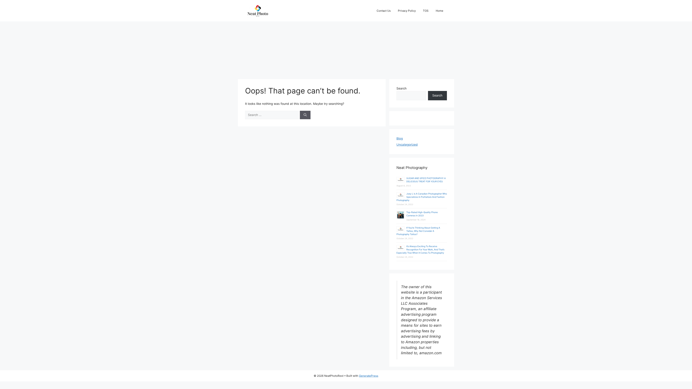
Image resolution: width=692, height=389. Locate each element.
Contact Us (384, 10)
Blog (399, 138)
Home (439, 10)
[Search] (305, 115)
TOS (426, 10)
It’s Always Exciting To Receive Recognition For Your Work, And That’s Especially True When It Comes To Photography (420, 249)
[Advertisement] (346, 48)
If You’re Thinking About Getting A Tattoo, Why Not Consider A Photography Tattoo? (418, 231)
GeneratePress (368, 375)
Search (401, 88)
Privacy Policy (407, 10)
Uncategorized (407, 144)
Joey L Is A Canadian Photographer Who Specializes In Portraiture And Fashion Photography (421, 197)
